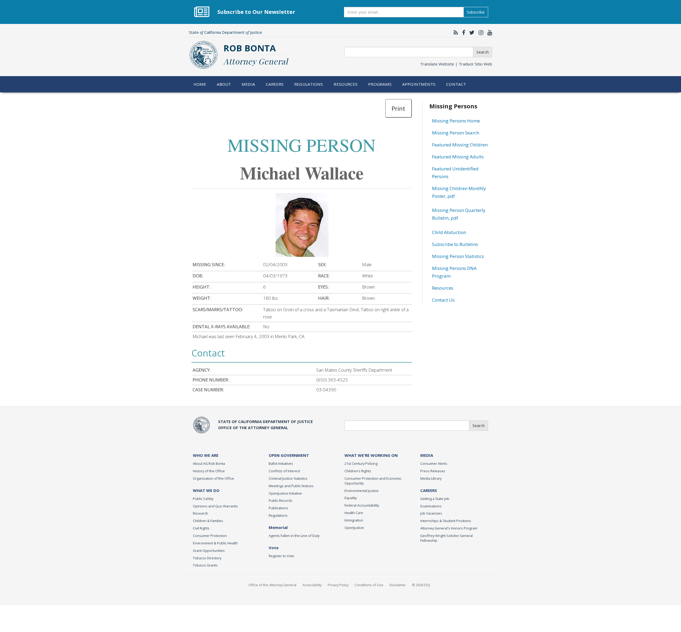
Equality (350, 497)
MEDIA (426, 455)
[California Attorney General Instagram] (479, 32)
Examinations (431, 506)
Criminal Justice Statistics (288, 478)
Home (199, 84)
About (224, 84)
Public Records (280, 500)
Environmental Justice (361, 490)
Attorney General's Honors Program (448, 528)
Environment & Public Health (215, 543)
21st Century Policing (360, 463)
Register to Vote (281, 555)
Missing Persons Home (456, 121)
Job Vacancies (431, 513)
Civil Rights (201, 528)
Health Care (353, 512)
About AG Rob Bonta (209, 463)
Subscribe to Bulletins (455, 244)
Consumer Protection (210, 535)
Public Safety (203, 498)
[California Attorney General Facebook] (462, 32)
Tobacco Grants (205, 565)
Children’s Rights (357, 471)
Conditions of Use (369, 584)
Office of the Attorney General (272, 584)
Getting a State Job (434, 498)
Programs (380, 84)
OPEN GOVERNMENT (289, 455)
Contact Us (443, 300)
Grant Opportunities (209, 550)
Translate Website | (456, 64)
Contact (456, 84)
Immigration (353, 520)
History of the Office (209, 471)
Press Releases (432, 471)
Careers (275, 84)
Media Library (431, 478)
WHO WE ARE (205, 455)
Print (398, 108)
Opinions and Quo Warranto (215, 506)
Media (248, 84)
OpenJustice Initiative (285, 493)
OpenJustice (354, 527)
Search (482, 52)
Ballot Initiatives (281, 463)
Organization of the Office (213, 478)
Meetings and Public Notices (291, 485)
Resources (346, 84)
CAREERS (428, 490)
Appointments (419, 84)
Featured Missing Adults (458, 157)
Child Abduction (449, 232)
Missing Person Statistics (458, 256)
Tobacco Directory (207, 558)
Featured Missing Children (460, 145)
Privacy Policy (338, 584)
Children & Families (208, 520)
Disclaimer (397, 584)
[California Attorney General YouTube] (488, 32)
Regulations (308, 84)
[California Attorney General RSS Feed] (454, 32)
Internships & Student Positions (445, 520)
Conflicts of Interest (284, 471)
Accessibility (312, 584)
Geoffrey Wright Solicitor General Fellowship (446, 538)
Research (200, 513)
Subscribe (476, 12)
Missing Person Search (455, 133)
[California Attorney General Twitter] (471, 32)
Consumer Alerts (433, 463)
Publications (278, 508)
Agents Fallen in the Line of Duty (294, 535)
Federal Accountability (361, 505)
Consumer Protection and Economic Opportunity (372, 481)
